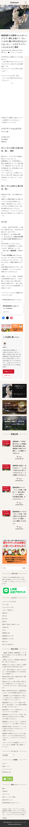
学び (3, 616)
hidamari (14, 2)
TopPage (4, 791)
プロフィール (6, 794)
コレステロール (6, 607)
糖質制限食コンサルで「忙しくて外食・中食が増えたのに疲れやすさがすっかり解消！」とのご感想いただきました (14, 716)
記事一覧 (7, 375)
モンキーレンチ (21, 822)
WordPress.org (6, 772)
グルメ (4, 604)
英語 (3, 641)
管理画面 (4, 818)
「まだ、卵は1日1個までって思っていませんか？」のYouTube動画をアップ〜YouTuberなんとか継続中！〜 (14, 671)
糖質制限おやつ (6, 636)
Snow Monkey (7, 822)
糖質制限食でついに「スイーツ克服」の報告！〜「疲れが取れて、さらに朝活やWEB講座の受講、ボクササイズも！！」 (14, 704)
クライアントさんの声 (16, 52)
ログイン (4, 763)
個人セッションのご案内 (8, 797)
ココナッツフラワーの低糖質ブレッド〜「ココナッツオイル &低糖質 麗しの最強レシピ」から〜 (14, 744)
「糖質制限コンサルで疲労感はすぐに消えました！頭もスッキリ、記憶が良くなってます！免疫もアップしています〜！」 (14, 697)
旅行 (3, 618)
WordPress (18, 824)
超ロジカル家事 (6, 644)
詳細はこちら (8, 371)
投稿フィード (6, 766)
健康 (3, 613)
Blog (3, 788)
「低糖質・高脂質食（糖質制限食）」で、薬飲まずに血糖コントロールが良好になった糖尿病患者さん (14, 655)
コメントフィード (7, 769)
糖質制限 (4, 633)
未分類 (4, 627)
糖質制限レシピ (6, 638)
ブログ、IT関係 (6, 610)
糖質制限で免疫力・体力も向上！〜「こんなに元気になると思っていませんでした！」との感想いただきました (14, 728)
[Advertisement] (14, 99)
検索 (24, 568)
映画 (3, 621)
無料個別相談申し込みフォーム (10, 802)
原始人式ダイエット (7, 800)
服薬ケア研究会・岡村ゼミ (9, 624)
